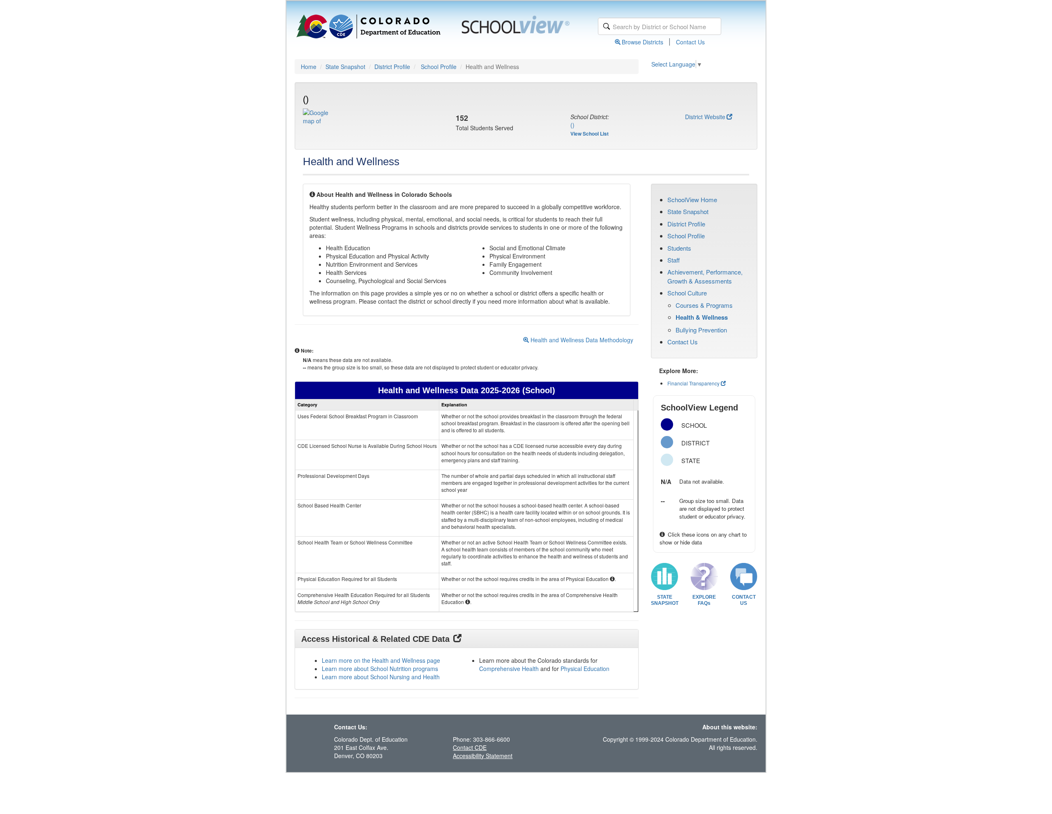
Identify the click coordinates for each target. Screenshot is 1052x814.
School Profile (439, 66)
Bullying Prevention (701, 329)
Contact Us (690, 42)
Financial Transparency (693, 383)
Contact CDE (470, 747)
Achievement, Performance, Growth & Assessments (705, 276)
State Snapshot (345, 66)
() (572, 125)
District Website (705, 117)
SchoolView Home (692, 199)
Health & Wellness (702, 317)
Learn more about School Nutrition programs (380, 668)
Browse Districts (642, 42)
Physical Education (585, 668)
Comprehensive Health (509, 668)
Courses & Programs (704, 305)
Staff (673, 260)
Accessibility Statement (482, 756)
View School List (589, 133)
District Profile (392, 66)
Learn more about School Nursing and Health (381, 677)
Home (308, 66)
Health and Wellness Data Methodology (581, 340)
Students (679, 248)
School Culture (687, 292)
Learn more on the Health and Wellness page (381, 660)
